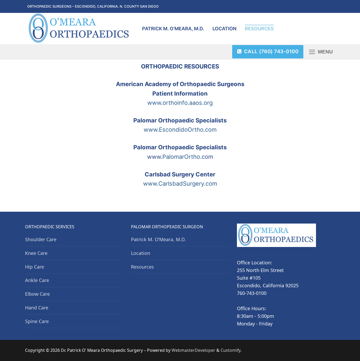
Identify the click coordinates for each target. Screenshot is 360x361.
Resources (142, 267)
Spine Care (37, 321)
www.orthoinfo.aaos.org (180, 102)
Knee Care (36, 253)
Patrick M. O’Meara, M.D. (158, 239)
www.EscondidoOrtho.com (180, 129)
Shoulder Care (40, 239)
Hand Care (36, 307)
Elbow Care (37, 294)
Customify (230, 350)
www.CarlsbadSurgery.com (180, 183)
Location (140, 253)
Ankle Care (37, 280)
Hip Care (34, 267)
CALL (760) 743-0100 (270, 51)
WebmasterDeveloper (193, 350)
